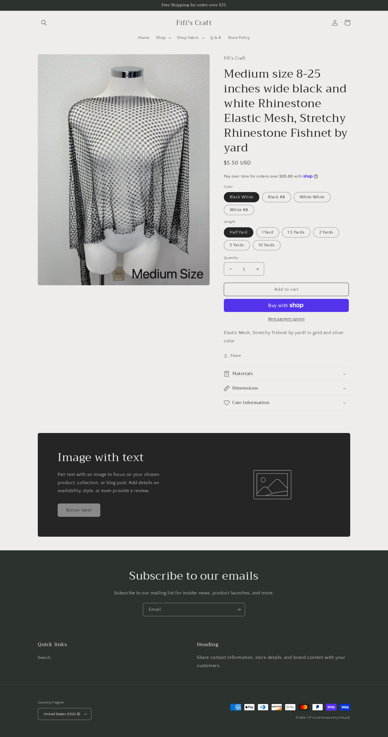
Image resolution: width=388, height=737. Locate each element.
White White (312, 197)
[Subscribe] (238, 609)
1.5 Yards (296, 232)
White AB (239, 210)
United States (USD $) (62, 714)
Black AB (276, 197)
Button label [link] (79, 510)
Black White (241, 197)
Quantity (231, 258)
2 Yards (326, 232)
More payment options (286, 319)
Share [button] (235, 355)
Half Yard (238, 232)
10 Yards (267, 245)
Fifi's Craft (314, 717)
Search (44, 657)
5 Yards (237, 245)
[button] (44, 22)
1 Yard (267, 232)
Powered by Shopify (336, 717)
